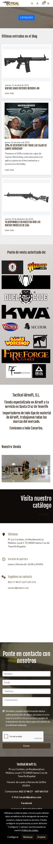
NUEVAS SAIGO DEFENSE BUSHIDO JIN (22, 88)
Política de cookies (30, 830)
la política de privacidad (25, 718)
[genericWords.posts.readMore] (26, 63)
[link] (11, 3)
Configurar (13, 836)
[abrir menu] (48, 3)
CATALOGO (26, 17)
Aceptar (41, 836)
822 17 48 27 (14, 582)
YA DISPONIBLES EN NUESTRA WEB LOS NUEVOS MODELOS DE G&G (22, 223)
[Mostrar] (12, 267)
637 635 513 (29, 582)
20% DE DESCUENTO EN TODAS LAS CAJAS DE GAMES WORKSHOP (26, 147)
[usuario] (37, 3)
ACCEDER (44, 514)
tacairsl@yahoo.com (18, 587)
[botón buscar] (32, 3)
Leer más (9, 93)
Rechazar (28, 836)
